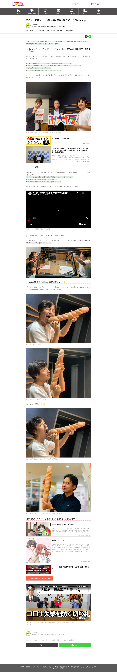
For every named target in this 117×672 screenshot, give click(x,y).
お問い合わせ (89, 667)
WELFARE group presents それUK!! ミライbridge (52, 26)
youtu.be (28, 230)
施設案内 (45, 667)
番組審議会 (29, 667)
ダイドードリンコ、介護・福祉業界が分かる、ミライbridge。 (57, 20)
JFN (95, 667)
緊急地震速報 (63, 667)
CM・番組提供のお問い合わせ (76, 667)
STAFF (34, 26)
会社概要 (21, 667)
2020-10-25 (35, 25)
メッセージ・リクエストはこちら (39, 578)
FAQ (56, 667)
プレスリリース (37, 667)
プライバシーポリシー (58, 668)
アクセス (51, 667)
